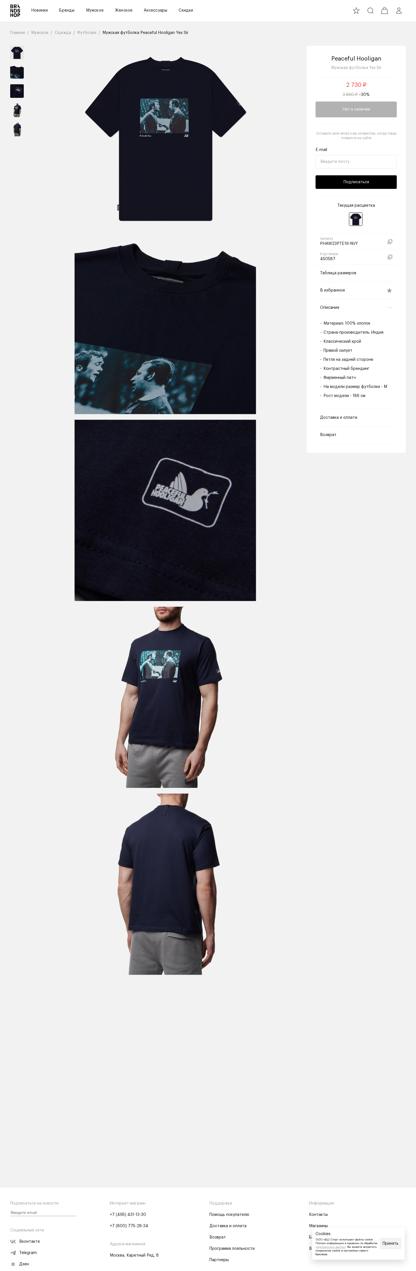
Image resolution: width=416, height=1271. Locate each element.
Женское (123, 10)
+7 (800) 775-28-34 (129, 1226)
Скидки (186, 10)
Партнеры (219, 1260)
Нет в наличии (356, 109)
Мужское (95, 10)
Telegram (28, 1253)
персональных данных (331, 1247)
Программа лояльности (232, 1249)
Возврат (217, 1237)
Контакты (318, 1215)
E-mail (321, 150)
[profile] (399, 10)
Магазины (318, 1226)
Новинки (39, 10)
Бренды (66, 10)
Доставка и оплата (227, 1226)
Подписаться (356, 182)
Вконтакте (29, 1242)
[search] (370, 10)
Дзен (24, 1264)
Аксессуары (155, 10)
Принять (390, 1244)
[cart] (385, 10)
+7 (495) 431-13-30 (128, 1215)
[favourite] (356, 10)
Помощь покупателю (229, 1215)
